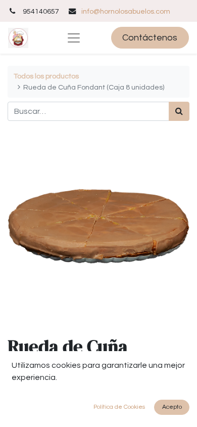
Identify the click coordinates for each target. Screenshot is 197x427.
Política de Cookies (119, 407)
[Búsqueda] (179, 111)
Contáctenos (149, 37)
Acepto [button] (172, 407)
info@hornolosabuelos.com (125, 11)
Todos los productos (46, 76)
